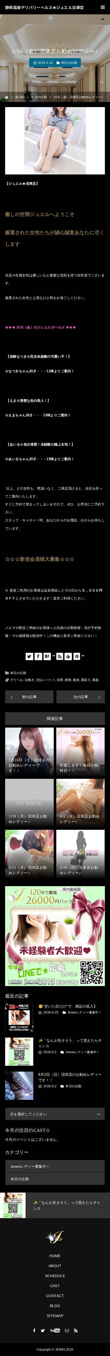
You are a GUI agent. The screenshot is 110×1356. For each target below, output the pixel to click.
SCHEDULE (55, 1276)
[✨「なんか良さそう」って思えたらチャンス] (19, 1052)
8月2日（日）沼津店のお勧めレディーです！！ (70, 1077)
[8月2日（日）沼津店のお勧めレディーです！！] (19, 1086)
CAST (55, 1286)
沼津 (60, 680)
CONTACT (55, 1296)
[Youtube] (55, 1330)
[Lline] (53, 655)
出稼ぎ (29, 680)
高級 (95, 680)
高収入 (86, 680)
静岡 (68, 680)
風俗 (76, 680)
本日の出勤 (69, 62)
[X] (43, 1330)
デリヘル (16, 680)
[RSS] (75, 1330)
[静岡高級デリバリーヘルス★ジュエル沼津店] (55, 1237)
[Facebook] (34, 1330)
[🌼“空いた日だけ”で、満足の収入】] (19, 1017)
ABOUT (55, 1266)
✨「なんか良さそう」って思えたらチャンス (70, 1043)
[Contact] (67, 1330)
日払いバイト (45, 680)
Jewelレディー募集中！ (85, 1012)
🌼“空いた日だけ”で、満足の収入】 (67, 1006)
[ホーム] (6, 97)
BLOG (55, 1306)
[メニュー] (103, 7)
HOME (55, 1256)
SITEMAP (55, 1316)
